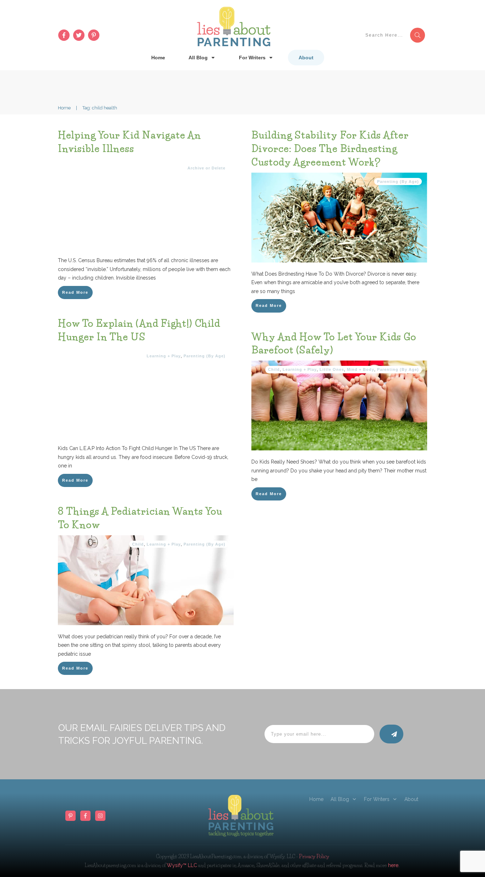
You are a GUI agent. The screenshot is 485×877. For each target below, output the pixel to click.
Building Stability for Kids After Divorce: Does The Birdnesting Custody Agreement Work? (330, 148)
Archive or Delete (206, 168)
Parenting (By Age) (398, 181)
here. (393, 865)
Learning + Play (164, 356)
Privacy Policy (314, 856)
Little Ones (332, 369)
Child (274, 369)
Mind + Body (360, 369)
